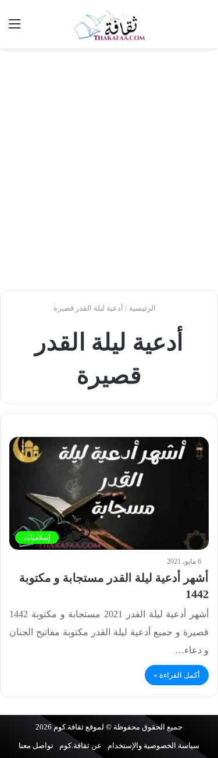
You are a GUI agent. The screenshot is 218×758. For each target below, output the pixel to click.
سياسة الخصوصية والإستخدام (153, 745)
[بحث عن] (203, 28)
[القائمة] (14, 28)
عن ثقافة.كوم (80, 745)
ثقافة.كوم (68, 727)
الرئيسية (143, 308)
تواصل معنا (36, 745)
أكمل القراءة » (176, 675)
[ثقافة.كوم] (109, 24)
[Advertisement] (109, 169)
